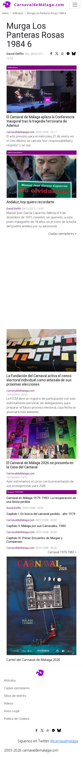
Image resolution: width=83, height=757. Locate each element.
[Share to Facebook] (51, 54)
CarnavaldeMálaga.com (39, 4)
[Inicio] (8, 4)
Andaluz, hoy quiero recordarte (30, 202)
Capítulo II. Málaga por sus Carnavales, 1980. (36, 526)
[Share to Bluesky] (74, 54)
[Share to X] (57, 54)
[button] (41, 606)
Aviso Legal (11, 711)
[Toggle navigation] (75, 5)
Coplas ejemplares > (62, 233)
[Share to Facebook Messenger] (68, 54)
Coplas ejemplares (17, 688)
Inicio (5, 13)
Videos (8, 703)
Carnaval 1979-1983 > (62, 552)
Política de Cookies (16, 719)
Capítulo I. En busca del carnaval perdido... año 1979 (41, 514)
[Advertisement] (41, 279)
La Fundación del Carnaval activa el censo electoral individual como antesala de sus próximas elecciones (39, 380)
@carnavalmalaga (64, 740)
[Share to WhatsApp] (62, 54)
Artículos (18, 13)
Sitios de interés (15, 696)
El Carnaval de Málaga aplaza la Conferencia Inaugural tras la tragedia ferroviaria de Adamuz (40, 121)
